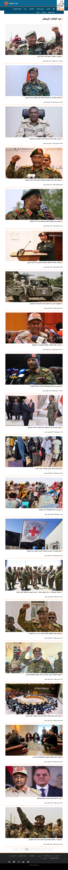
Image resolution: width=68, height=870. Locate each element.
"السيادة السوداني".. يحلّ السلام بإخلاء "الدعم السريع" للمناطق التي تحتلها (39, 592)
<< (51, 849)
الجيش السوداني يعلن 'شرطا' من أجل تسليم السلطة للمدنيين (44, 674)
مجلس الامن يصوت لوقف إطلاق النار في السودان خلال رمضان (44, 716)
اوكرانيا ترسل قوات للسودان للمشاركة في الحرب (47, 757)
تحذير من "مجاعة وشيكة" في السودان (50, 510)
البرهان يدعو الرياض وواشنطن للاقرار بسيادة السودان (46, 386)
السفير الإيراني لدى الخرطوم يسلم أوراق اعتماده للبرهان (45, 427)
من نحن (45, 858)
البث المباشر (22, 856)
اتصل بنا (13, 856)
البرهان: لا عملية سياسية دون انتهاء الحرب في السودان (45, 839)
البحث (37, 12)
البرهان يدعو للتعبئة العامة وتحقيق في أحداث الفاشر (46, 221)
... (42, 849)
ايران (25, 9)
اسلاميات (31, 9)
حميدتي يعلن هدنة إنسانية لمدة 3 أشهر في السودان (45, 139)
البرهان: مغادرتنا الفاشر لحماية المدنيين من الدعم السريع (44, 262)
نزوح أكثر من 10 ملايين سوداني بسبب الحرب (48, 468)
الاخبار (48, 9)
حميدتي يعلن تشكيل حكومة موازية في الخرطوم (47, 345)
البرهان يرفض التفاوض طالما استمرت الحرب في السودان (45, 633)
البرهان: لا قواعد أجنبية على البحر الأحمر (49, 56)
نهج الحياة (51, 12)
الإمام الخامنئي (17, 9)
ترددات (44, 12)
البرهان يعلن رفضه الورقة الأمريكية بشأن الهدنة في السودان (43, 180)
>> (14, 849)
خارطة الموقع (55, 858)
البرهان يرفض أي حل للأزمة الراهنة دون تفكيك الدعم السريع (43, 97)
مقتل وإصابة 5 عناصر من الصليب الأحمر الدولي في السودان (44, 551)
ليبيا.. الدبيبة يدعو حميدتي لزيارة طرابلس (49, 798)
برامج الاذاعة (40, 9)
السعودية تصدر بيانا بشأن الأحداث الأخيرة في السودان (46, 303)
